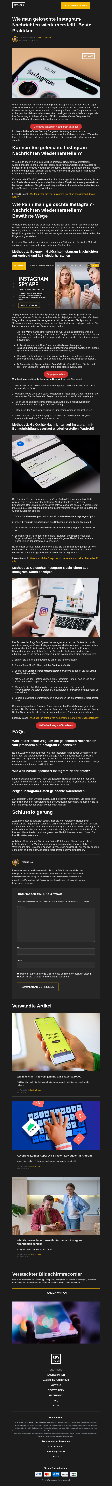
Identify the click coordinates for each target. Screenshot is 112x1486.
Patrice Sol (27, 862)
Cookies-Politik (56, 1446)
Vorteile (56, 1385)
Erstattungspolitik (56, 1451)
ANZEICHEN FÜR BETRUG (56, 1380)
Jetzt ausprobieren (75, 5)
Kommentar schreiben (37, 986)
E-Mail (19, 961)
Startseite (56, 1370)
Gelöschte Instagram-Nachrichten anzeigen (56, 127)
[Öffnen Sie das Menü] (98, 5)
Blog (56, 1405)
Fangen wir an (56, 1292)
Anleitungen (56, 1395)
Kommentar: (21, 907)
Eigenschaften (56, 1375)
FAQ (56, 1400)
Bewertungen (56, 1390)
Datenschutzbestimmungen (56, 1441)
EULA (56, 1456)
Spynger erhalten (56, 374)
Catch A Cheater (43, 37)
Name (19, 947)
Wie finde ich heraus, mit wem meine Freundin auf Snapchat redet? (64, 718)
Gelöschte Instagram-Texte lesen (56, 725)
